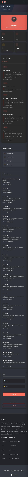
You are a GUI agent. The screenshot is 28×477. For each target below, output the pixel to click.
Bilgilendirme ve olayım (9, 86)
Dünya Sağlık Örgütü (14, 454)
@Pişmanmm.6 (9, 202)
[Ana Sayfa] (4, 2)
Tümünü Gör (5, 61)
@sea (8, 328)
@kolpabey (9, 366)
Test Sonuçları (8, 164)
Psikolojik (8, 160)
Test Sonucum (6, 70)
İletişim (3, 458)
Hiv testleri (5, 188)
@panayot (9, 184)
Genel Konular (9, 153)
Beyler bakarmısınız (8, 114)
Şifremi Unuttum (14, 402)
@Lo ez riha (9, 212)
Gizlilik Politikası (13, 445)
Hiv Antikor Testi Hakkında (10, 98)
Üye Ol (14, 405)
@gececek (9, 338)
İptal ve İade (12, 450)
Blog (3, 450)
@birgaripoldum (10, 221)
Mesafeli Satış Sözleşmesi (15, 441)
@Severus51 (9, 348)
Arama (3, 454)
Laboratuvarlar (9, 157)
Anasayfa (3, 9)
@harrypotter (9, 192)
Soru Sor (3, 445)
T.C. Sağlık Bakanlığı (14, 458)
